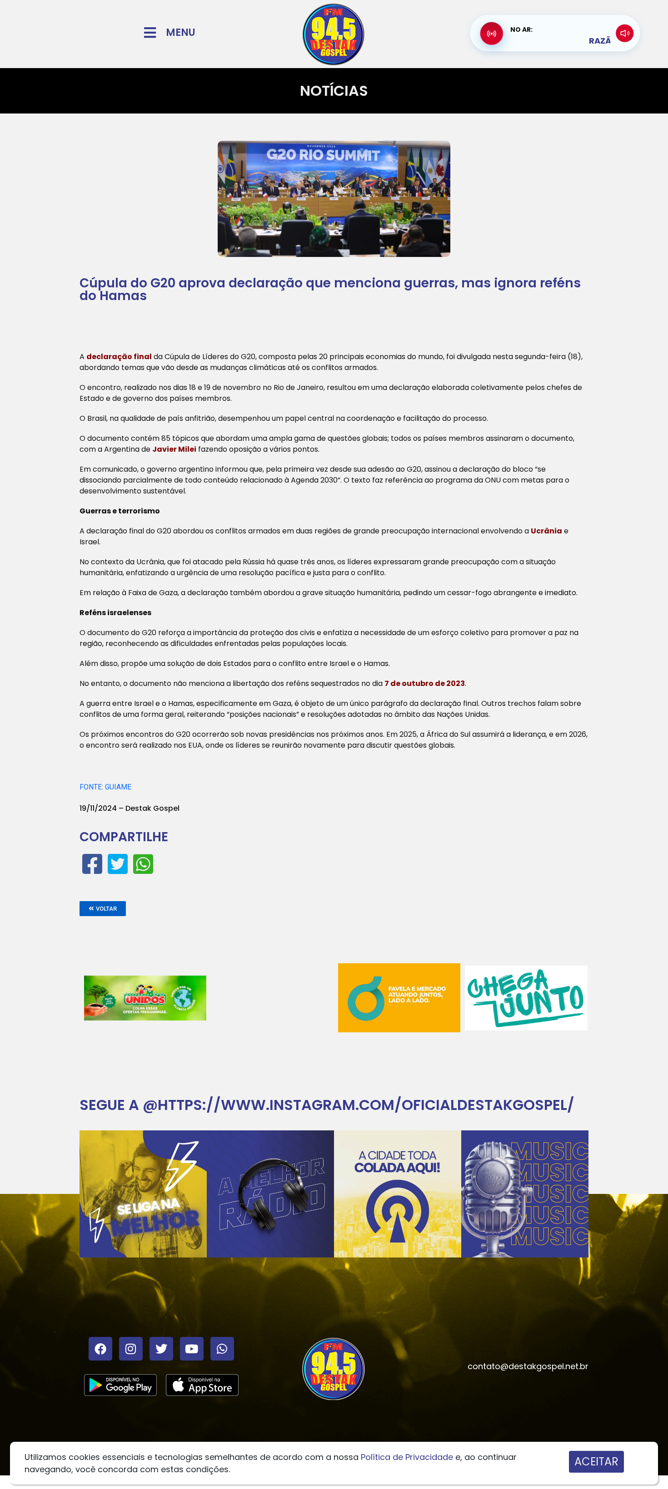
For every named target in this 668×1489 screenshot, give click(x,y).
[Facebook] (100, 1349)
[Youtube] (192, 1349)
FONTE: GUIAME (105, 787)
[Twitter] (161, 1349)
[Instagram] (131, 1349)
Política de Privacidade (407, 1457)
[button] (103, 908)
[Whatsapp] (222, 1349)
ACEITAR (596, 1461)
